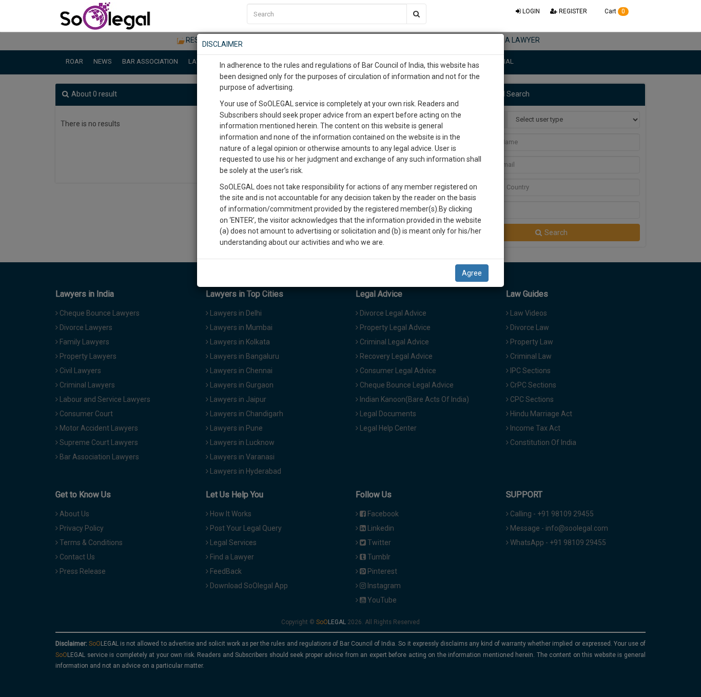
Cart (614, 11)
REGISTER (572, 11)
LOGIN (530, 11)
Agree (472, 273)
